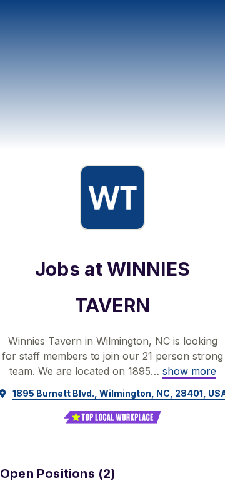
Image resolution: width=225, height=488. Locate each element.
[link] (189, 371)
